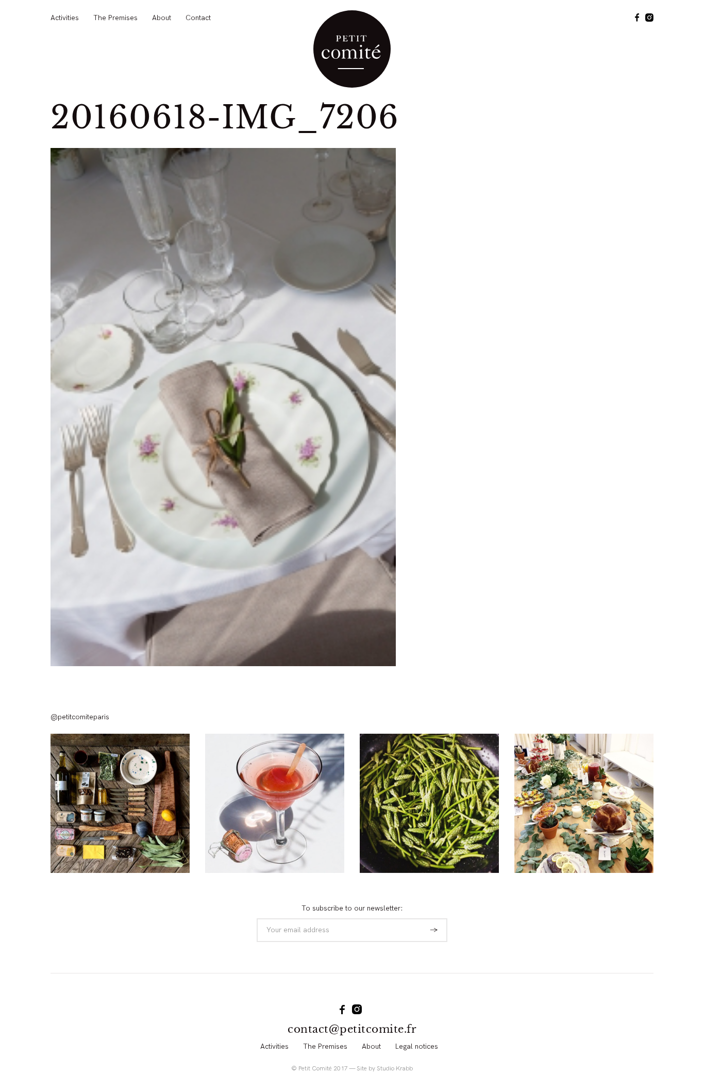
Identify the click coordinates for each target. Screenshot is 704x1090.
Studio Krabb (395, 1068)
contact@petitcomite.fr (352, 1029)
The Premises (115, 17)
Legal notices (416, 1046)
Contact (198, 17)
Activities (65, 17)
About (161, 17)
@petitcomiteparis (80, 717)
